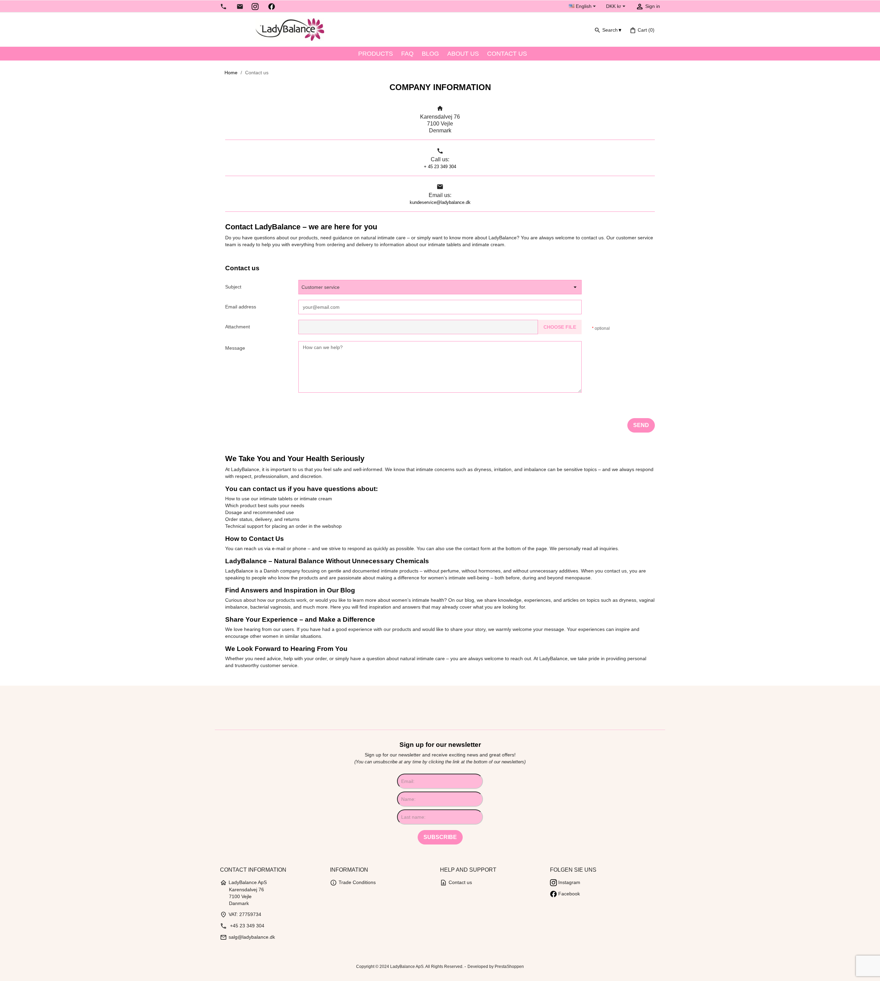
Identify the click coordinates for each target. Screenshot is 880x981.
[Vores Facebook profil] (271, 6)
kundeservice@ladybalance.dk (440, 202)
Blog (430, 53)
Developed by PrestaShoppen (496, 966)
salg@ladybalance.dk (247, 937)
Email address (240, 306)
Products (375, 53)
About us (463, 53)
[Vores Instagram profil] (255, 6)
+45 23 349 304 (242, 925)
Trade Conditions (353, 882)
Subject (233, 287)
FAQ (407, 53)
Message (235, 348)
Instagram (568, 882)
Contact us (507, 53)
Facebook (568, 893)
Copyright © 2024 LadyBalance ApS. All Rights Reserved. (410, 966)
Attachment (237, 326)
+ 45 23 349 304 (440, 166)
